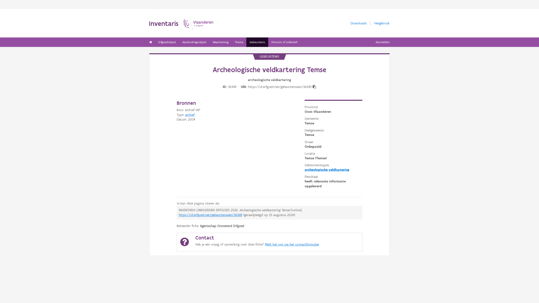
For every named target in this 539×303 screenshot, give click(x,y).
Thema (239, 42)
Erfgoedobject (167, 42)
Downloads (359, 23)
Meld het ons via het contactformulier (292, 244)
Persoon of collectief (284, 42)
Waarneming (220, 42)
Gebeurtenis (257, 42)
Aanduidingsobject (194, 42)
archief (190, 115)
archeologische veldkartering (327, 170)
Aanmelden (383, 42)
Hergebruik (382, 23)
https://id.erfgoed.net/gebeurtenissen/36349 (210, 215)
